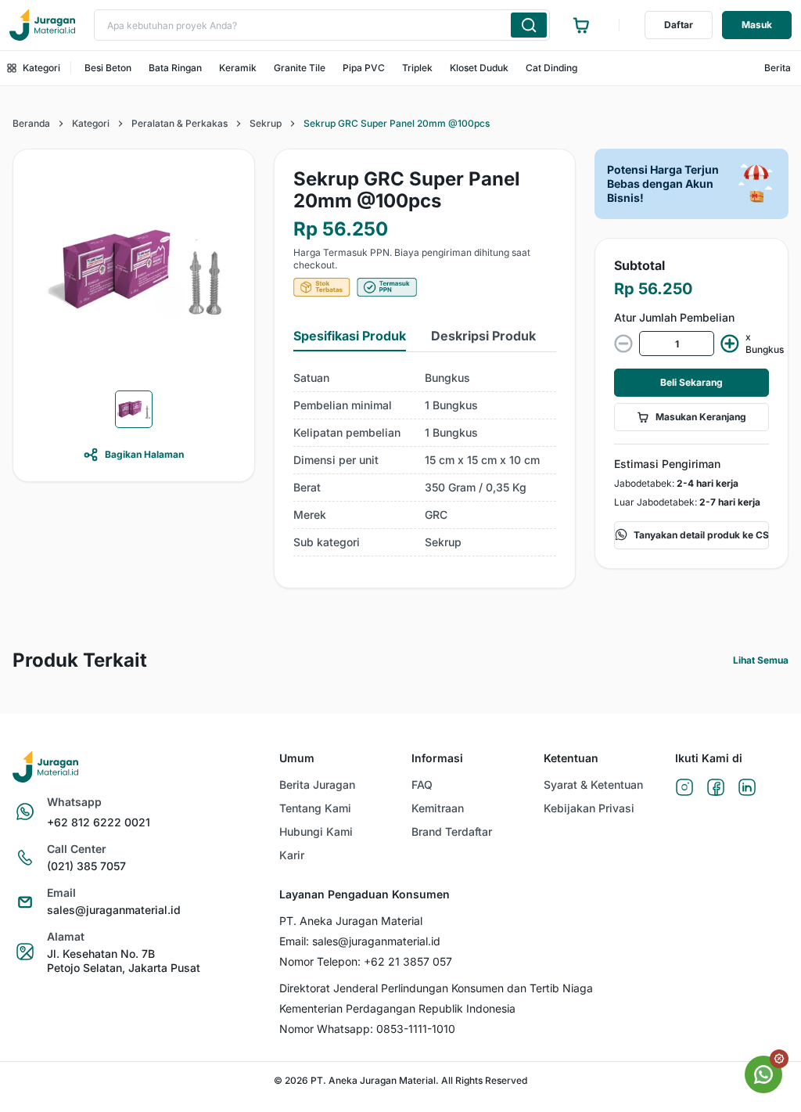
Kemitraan (437, 808)
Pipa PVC (364, 68)
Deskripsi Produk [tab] (483, 336)
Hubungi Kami (316, 831)
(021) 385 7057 (86, 866)
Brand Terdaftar (451, 831)
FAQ (422, 784)
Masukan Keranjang (701, 417)
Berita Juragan (317, 784)
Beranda (31, 123)
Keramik (238, 68)
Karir (291, 855)
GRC (436, 514)
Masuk (757, 25)
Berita (777, 68)
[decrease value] (623, 343)
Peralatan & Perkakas (179, 123)
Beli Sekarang (691, 382)
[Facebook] (715, 788)
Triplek (417, 68)
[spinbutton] (676, 343)
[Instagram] (684, 788)
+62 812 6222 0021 (98, 822)
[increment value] (729, 343)
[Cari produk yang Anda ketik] (529, 25)
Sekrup (266, 123)
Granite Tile (299, 68)
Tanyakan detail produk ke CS (701, 535)
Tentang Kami (315, 808)
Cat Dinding (551, 68)
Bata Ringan (175, 68)
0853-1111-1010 (415, 1028)
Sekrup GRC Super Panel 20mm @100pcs (397, 123)
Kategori (41, 68)
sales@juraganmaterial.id (114, 909)
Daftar (678, 25)
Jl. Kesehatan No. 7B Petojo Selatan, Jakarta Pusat (123, 960)
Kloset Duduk (479, 68)
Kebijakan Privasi (589, 808)
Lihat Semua (760, 660)
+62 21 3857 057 (408, 961)
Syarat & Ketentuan (593, 784)
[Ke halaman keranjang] (581, 25)
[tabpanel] (424, 460)
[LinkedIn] (747, 788)
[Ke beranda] (42, 25)
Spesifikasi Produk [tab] (349, 336)
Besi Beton (107, 68)
